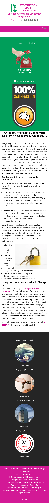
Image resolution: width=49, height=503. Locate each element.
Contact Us (34, 485)
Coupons (24, 485)
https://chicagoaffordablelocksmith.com (24, 477)
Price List (25, 488)
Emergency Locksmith (24, 430)
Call (25, 500)
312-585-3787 (29, 20)
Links (41, 488)
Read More (24, 365)
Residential (16, 482)
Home (8, 482)
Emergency (15, 485)
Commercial (27, 482)
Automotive (38, 482)
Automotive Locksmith (24, 340)
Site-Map (34, 488)
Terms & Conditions (13, 488)
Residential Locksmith (24, 370)
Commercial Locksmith (24, 400)
